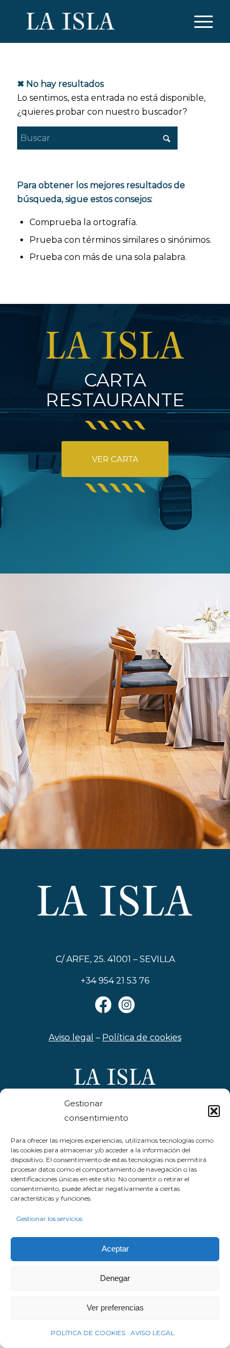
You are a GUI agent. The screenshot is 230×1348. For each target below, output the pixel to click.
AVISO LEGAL (152, 1333)
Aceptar (115, 1248)
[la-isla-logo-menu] (95, 21)
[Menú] (198, 21)
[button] (214, 1111)
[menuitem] (198, 21)
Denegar (115, 1278)
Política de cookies (141, 1037)
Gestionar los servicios (49, 1219)
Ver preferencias (115, 1307)
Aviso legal (71, 1037)
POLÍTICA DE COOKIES (88, 1333)
